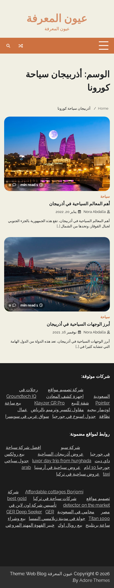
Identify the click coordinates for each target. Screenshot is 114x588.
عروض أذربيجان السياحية (61, 454)
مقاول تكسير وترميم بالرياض (57, 409)
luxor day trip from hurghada (61, 460)
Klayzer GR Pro (49, 403)
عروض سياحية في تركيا (78, 474)
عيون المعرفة (57, 18)
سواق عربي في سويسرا (27, 416)
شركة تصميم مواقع (65, 389)
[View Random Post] (21, 46)
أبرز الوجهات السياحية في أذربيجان (78, 324)
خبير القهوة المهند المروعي (30, 525)
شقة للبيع (80, 403)
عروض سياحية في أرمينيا (57, 467)
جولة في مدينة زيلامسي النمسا (57, 518)
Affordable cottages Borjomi (54, 491)
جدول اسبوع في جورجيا (74, 416)
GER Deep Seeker (24, 511)
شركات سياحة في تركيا (54, 498)
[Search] (8, 46)
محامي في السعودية (75, 511)
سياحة (105, 196)
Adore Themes (94, 580)
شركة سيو (70, 447)
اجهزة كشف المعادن (65, 396)
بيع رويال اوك (70, 525)
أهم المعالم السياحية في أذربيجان (79, 204)
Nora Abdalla (95, 212)
